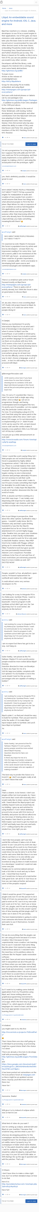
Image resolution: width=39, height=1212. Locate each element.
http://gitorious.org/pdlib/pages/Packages (19, 100)
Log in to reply (31, 144)
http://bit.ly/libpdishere (11, 81)
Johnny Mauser (21, 614)
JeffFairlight (22, 226)
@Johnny (5, 620)
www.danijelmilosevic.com (9, 166)
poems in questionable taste (16, 1015)
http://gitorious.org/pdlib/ (12, 71)
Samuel (24, 588)
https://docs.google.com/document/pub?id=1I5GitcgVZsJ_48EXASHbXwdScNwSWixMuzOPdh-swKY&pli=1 (19, 1066)
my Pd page (5, 1015)
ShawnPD (23, 888)
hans (24, 137)
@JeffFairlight (6, 232)
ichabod (23, 1019)
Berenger (23, 367)
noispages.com (29, 1075)
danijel (24, 170)
